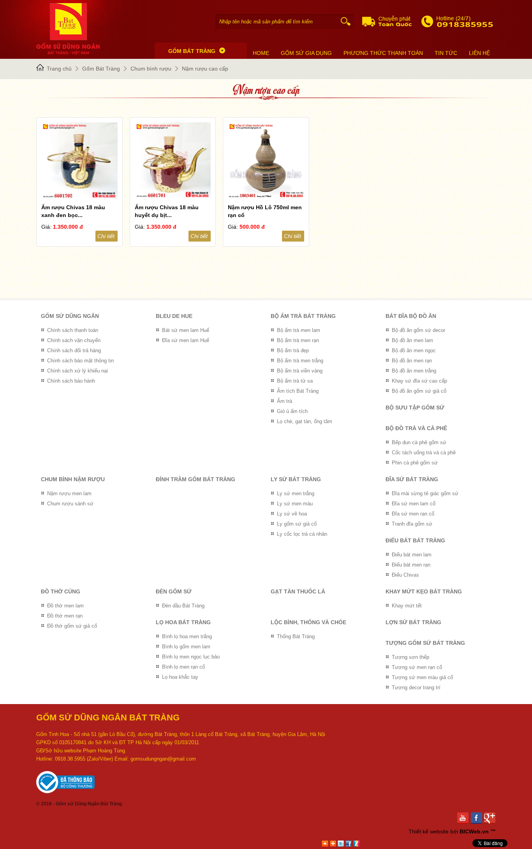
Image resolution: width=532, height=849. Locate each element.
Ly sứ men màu (295, 504)
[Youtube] (464, 818)
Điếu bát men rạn (411, 565)
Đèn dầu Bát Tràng (183, 606)
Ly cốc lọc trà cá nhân (302, 534)
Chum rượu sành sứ (70, 504)
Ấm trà (284, 401)
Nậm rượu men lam (69, 493)
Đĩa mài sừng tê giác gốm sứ (425, 493)
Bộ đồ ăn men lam (412, 340)
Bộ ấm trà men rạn (298, 340)
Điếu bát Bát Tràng (415, 540)
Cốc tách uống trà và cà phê (424, 452)
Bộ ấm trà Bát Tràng (303, 316)
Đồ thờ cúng (60, 591)
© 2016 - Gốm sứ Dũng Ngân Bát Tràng (79, 804)
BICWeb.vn (474, 831)
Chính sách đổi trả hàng (74, 350)
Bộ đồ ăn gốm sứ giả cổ (419, 391)
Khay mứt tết (407, 606)
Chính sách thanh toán (72, 330)
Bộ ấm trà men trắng (300, 361)
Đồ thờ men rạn (65, 616)
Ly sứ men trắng (295, 493)
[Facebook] (477, 818)
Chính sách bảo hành (71, 381)
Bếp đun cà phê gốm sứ (419, 442)
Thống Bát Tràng (296, 636)
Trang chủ (59, 68)
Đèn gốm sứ (174, 591)
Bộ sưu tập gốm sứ (415, 407)
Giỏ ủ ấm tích (292, 411)
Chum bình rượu (150, 68)
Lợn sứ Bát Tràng (413, 622)
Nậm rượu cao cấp (205, 68)
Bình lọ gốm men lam (186, 647)
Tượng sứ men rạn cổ (417, 667)
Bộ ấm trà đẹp (293, 350)
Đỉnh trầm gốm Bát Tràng (195, 479)
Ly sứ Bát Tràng (296, 479)
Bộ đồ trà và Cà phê (416, 428)
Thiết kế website (429, 831)
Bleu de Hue (174, 316)
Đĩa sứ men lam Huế (185, 340)
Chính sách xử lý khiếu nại (77, 371)
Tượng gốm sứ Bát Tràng (425, 643)
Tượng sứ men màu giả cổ (422, 677)
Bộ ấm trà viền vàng (299, 371)
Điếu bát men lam (412, 555)
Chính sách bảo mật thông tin (80, 361)
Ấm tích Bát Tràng (298, 391)
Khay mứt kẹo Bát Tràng (424, 591)
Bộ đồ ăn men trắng (414, 371)
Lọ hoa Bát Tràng (183, 622)
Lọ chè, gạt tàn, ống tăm (304, 421)
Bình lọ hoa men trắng (187, 636)
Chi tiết (106, 236)
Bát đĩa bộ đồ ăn (411, 316)
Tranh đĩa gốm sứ (412, 524)
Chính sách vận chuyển (73, 340)
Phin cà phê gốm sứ (415, 463)
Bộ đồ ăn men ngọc (414, 350)
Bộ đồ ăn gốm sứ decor (418, 330)
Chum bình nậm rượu (73, 479)
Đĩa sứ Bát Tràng (412, 479)
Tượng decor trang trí (416, 687)
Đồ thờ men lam (65, 606)
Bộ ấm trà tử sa (295, 381)
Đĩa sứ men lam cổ (413, 504)
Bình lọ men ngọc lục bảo (191, 657)
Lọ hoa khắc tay (180, 677)
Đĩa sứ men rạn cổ (413, 514)
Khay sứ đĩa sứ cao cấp (419, 381)
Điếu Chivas (405, 575)
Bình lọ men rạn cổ (183, 667)
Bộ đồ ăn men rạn (412, 361)
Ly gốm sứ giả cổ (297, 524)
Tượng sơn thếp (410, 657)
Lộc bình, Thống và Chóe (308, 622)
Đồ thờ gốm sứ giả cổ (72, 626)
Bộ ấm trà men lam (298, 330)
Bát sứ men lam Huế (185, 330)
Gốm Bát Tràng (101, 68)
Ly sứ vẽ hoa (292, 514)
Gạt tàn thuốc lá (298, 591)
